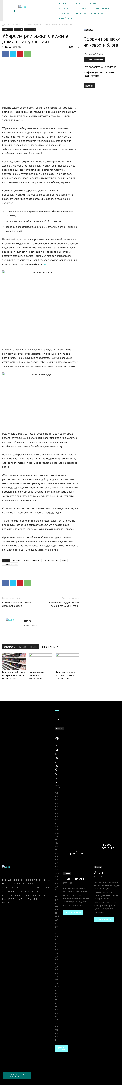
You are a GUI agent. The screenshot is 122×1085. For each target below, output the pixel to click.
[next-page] (9, 685)
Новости (59, 728)
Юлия (8, 47)
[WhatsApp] (27, 54)
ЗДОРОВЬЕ (17, 24)
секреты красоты (50, 560)
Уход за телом (29, 29)
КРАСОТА (18, 29)
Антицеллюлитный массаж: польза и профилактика (65, 675)
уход (64, 560)
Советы (67, 873)
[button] (14, 11)
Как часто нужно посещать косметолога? (37, 675)
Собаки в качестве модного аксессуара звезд (17, 604)
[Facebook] (5, 54)
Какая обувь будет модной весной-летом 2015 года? (64, 604)
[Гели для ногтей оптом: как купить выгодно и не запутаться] (14, 661)
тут (44, 264)
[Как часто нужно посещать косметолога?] (40, 661)
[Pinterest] (20, 54)
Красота (35, 560)
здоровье (16, 560)
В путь (99, 872)
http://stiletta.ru (30, 625)
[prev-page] (4, 685)
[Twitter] (13, 54)
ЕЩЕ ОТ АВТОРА (49, 647)
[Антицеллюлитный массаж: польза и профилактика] (67, 661)
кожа (26, 560)
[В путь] (107, 862)
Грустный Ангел (75, 879)
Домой (5, 24)
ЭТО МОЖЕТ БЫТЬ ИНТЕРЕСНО (20, 647)
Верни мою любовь (57, 757)
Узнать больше (62, 1048)
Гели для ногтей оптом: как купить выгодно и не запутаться (13, 675)
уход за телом (10, 564)
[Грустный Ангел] (76, 868)
